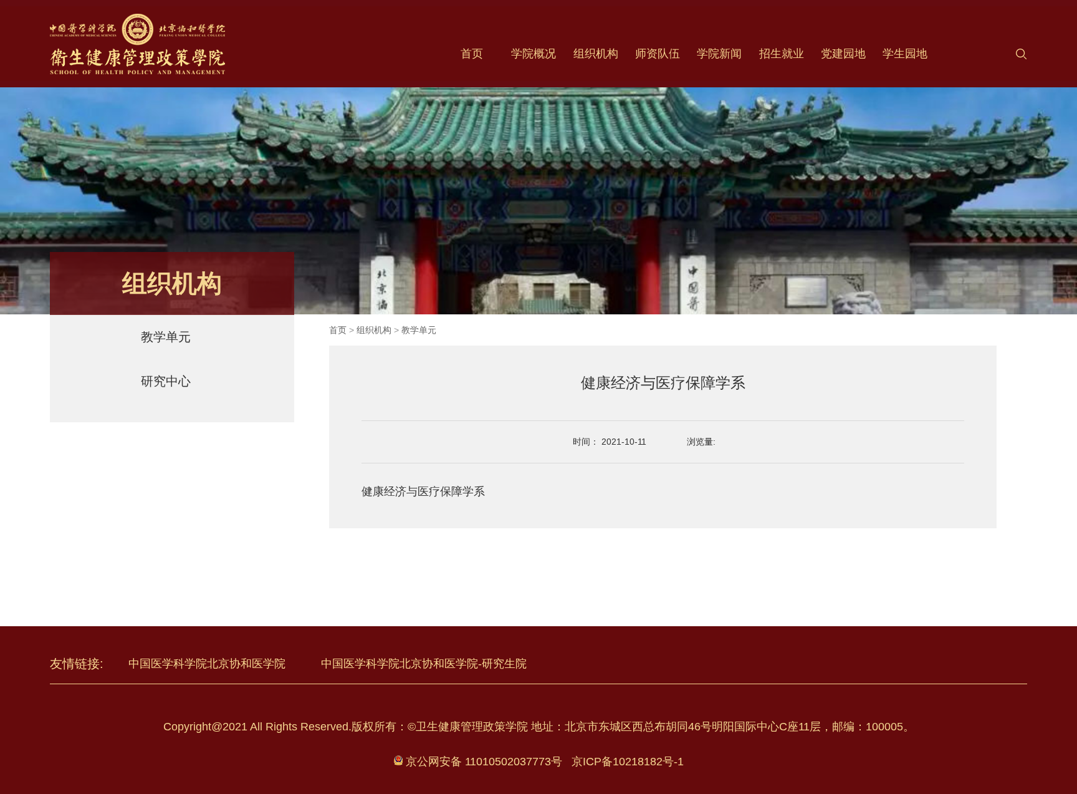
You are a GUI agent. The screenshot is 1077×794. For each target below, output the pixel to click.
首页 (472, 53)
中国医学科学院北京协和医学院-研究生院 (424, 663)
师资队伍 (657, 53)
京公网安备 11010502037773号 (482, 761)
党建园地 (843, 53)
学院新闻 (719, 53)
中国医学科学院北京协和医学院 (208, 663)
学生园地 (905, 53)
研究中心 (166, 381)
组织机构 (595, 53)
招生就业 (781, 53)
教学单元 (166, 337)
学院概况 (533, 53)
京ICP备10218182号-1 (628, 761)
